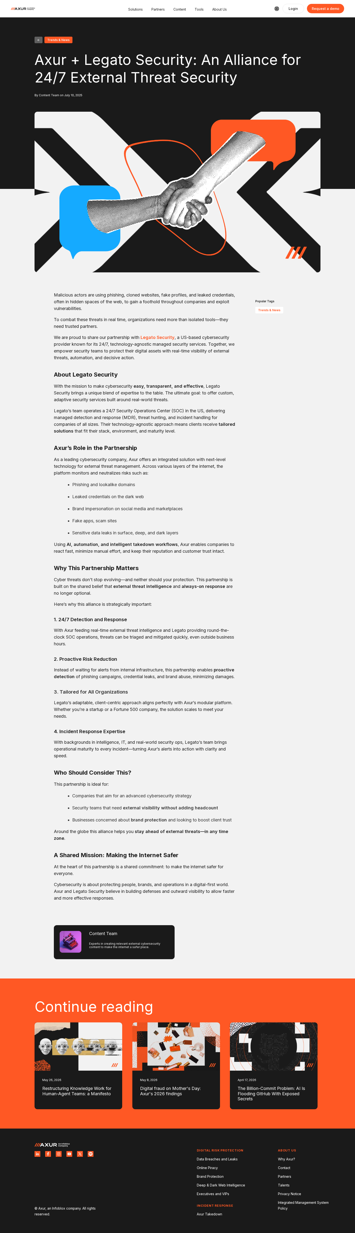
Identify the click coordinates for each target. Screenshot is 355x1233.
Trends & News (269, 310)
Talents (284, 1185)
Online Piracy (207, 1168)
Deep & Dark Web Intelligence (221, 1185)
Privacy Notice (289, 1194)
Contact (284, 1168)
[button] (135, 9)
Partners (284, 1176)
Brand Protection (210, 1176)
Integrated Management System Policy (303, 1205)
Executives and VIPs (213, 1194)
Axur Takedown (209, 1214)
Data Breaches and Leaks (217, 1159)
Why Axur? (286, 1159)
